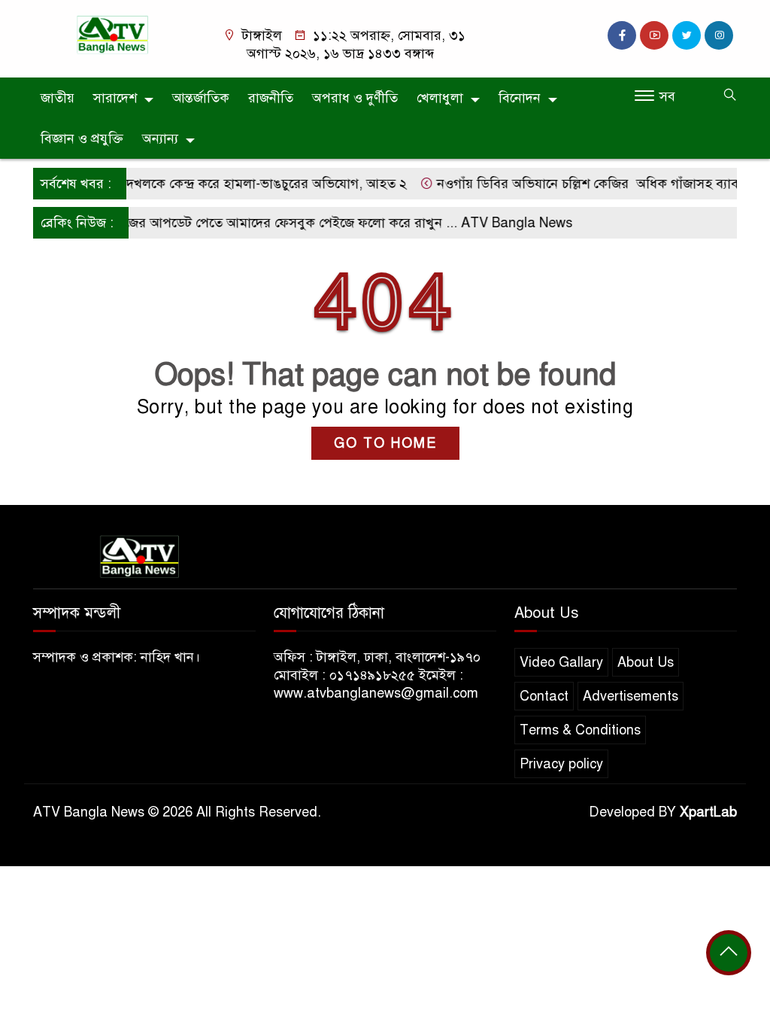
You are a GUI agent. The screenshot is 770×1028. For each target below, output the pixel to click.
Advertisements (630, 696)
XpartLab (708, 812)
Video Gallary (561, 662)
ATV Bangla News (506, 222)
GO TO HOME (385, 443)
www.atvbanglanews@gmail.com (376, 693)
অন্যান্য (160, 138)
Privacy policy (561, 764)
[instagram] (719, 35)
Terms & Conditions (580, 730)
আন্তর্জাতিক (200, 98)
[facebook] (622, 35)
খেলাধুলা (440, 98)
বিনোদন (520, 98)
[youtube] (654, 35)
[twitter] (686, 35)
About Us (645, 662)
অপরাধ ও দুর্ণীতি (355, 98)
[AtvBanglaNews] (114, 34)
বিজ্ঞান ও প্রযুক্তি (82, 138)
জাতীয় (57, 98)
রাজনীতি (270, 98)
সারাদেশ (115, 98)
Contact (544, 696)
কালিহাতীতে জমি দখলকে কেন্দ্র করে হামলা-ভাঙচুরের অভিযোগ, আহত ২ (207, 183)
